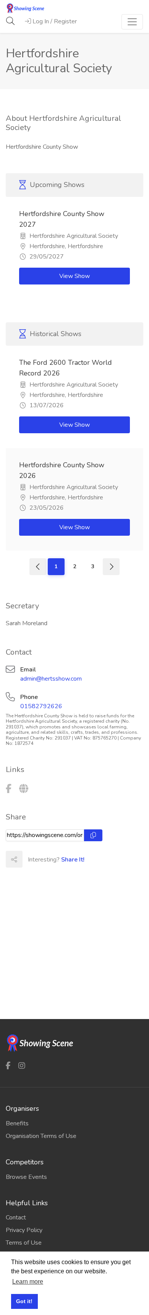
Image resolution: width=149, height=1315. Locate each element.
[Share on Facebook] (30, 859)
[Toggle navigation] (132, 21)
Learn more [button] (27, 1281)
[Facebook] (9, 789)
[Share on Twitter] (47, 859)
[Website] (23, 789)
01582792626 (41, 706)
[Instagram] (22, 1066)
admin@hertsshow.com (51, 679)
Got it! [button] (24, 1301)
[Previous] (37, 566)
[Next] (111, 566)
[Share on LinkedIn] (64, 859)
